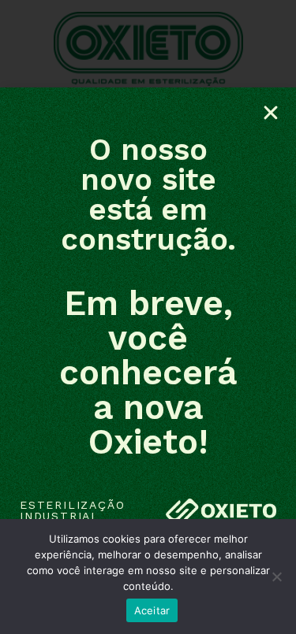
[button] (270, 112)
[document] (148, 317)
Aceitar (152, 610)
